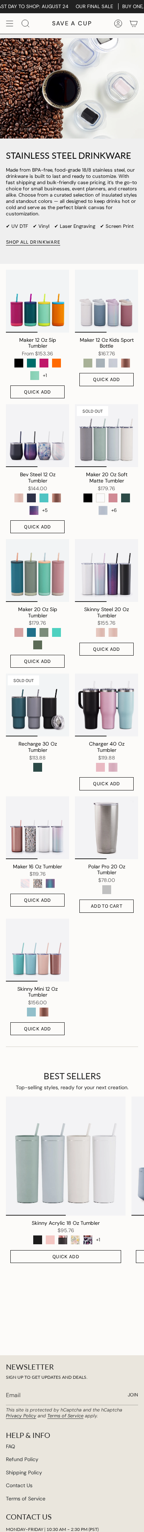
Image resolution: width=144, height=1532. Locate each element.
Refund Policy (22, 1459)
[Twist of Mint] (34, 375)
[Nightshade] (34, 510)
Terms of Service (65, 1416)
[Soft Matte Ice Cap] (100, 363)
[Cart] (133, 23)
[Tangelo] (56, 363)
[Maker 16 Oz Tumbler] (37, 827)
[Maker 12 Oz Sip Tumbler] (37, 301)
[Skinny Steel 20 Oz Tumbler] (106, 570)
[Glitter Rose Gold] (125, 363)
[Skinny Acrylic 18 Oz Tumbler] (66, 1156)
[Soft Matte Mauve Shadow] (113, 767)
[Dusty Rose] (113, 498)
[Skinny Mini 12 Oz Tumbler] (37, 950)
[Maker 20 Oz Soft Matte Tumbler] (106, 435)
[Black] (18, 363)
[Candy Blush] (18, 632)
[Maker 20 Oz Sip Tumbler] (37, 570)
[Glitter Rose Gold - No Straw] (56, 498)
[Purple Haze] (50, 883)
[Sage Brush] (44, 632)
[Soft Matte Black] (37, 1239)
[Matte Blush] (100, 632)
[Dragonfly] (31, 363)
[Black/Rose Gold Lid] (62, 1239)
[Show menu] (9, 23)
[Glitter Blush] (18, 498)
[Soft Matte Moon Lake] (113, 363)
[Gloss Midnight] (31, 498)
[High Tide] (31, 632)
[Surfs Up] (56, 632)
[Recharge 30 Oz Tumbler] (37, 705)
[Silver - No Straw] (106, 889)
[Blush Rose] (100, 767)
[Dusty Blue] (103, 510)
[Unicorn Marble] (25, 883)
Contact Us (19, 1485)
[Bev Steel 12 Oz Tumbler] (37, 435)
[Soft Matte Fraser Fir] (87, 363)
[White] (100, 498)
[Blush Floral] (75, 1239)
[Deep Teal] (125, 498)
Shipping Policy (24, 1472)
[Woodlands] (37, 645)
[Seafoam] (31, 1012)
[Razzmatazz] (44, 363)
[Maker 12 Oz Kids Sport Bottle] (106, 301)
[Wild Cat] (37, 883)
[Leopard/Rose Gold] (87, 1239)
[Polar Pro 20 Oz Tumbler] (106, 827)
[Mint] (44, 498)
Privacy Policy (21, 1416)
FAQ (10, 1446)
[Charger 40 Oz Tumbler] (106, 705)
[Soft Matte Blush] (50, 1239)
